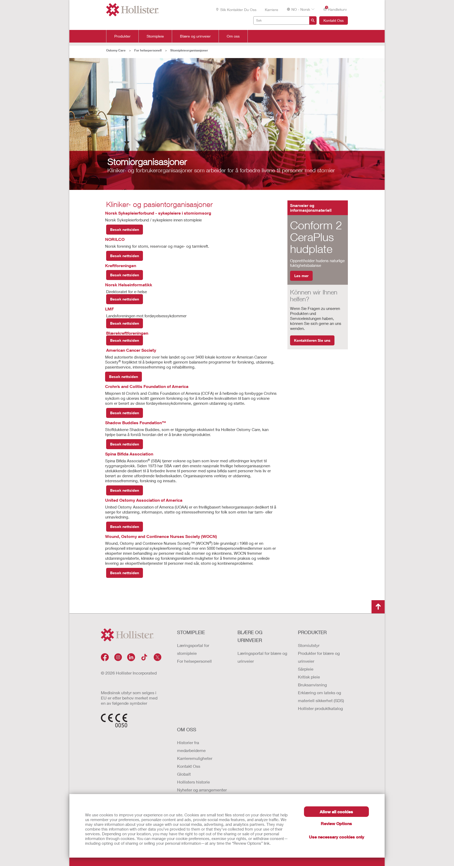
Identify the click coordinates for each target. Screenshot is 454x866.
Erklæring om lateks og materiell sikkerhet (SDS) (321, 696)
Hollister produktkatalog (320, 708)
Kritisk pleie (309, 676)
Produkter (122, 36)
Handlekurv (336, 9)
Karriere (271, 9)
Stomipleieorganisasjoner (189, 50)
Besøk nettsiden (124, 229)
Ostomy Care (116, 50)
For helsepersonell (148, 50)
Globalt (184, 773)
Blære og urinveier (195, 36)
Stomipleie (155, 36)
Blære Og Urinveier (250, 636)
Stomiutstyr (308, 645)
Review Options (336, 823)
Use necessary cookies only (336, 836)
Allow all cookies (336, 811)
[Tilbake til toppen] (378, 606)
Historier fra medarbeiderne (191, 746)
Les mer (301, 275)
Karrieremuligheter (194, 758)
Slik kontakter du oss (238, 9)
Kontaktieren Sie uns (312, 340)
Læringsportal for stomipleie (193, 649)
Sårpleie (305, 668)
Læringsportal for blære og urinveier (262, 657)
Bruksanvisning (312, 684)
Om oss (233, 36)
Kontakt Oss (333, 20)
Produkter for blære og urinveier (319, 657)
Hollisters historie (193, 781)
